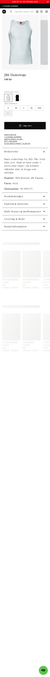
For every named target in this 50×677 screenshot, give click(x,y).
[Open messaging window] (43, 670)
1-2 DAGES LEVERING (10, 6)
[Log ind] (37, 11)
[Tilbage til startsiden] (4, 12)
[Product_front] (20, 42)
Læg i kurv (27, 125)
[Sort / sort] (17, 98)
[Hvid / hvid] (8, 98)
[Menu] (46, 11)
